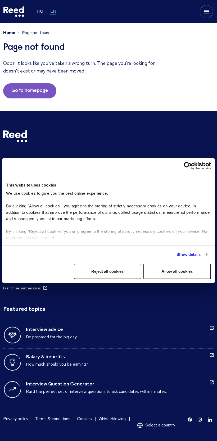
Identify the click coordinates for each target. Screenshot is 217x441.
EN (53, 11)
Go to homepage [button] (29, 90)
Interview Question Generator (60, 384)
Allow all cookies (177, 271)
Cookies (84, 418)
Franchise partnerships (21, 288)
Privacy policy (15, 418)
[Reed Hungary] (13, 11)
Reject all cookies (107, 271)
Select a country (160, 425)
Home (9, 32)
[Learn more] (190, 420)
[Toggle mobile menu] (206, 11)
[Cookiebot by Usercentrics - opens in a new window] (188, 166)
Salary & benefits (45, 356)
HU (40, 11)
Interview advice (44, 329)
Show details (189, 254)
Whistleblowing (112, 418)
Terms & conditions (52, 418)
